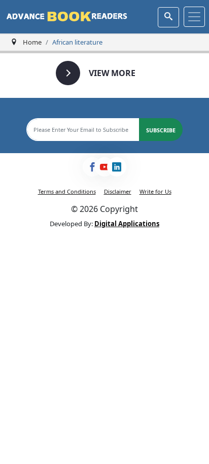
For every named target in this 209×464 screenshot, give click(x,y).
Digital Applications (126, 223)
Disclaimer (117, 191)
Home (32, 42)
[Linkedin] (116, 166)
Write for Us (155, 191)
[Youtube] (104, 166)
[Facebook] (92, 166)
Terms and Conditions (67, 191)
